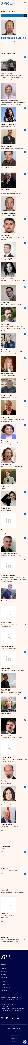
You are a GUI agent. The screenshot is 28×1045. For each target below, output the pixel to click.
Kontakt (4, 991)
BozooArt (14, 1041)
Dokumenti (5, 984)
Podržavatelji (6, 987)
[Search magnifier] (25, 15)
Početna (4, 965)
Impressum (14, 1038)
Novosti (4, 978)
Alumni (3, 974)
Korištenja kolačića (14, 1035)
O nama (3, 968)
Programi (4, 971)
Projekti (4, 981)
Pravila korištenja (14, 1031)
